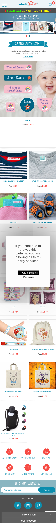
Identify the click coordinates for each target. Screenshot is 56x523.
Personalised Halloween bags (42, 392)
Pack (28, 121)
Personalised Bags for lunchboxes (42, 349)
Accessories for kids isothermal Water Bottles (13, 435)
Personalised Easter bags (13, 392)
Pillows (42, 307)
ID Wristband (13, 349)
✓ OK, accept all (29, 273)
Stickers (14, 223)
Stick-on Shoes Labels (42, 223)
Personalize (28, 277)
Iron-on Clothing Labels (13, 182)
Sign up (47, 490)
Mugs (13, 307)
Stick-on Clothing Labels (42, 182)
